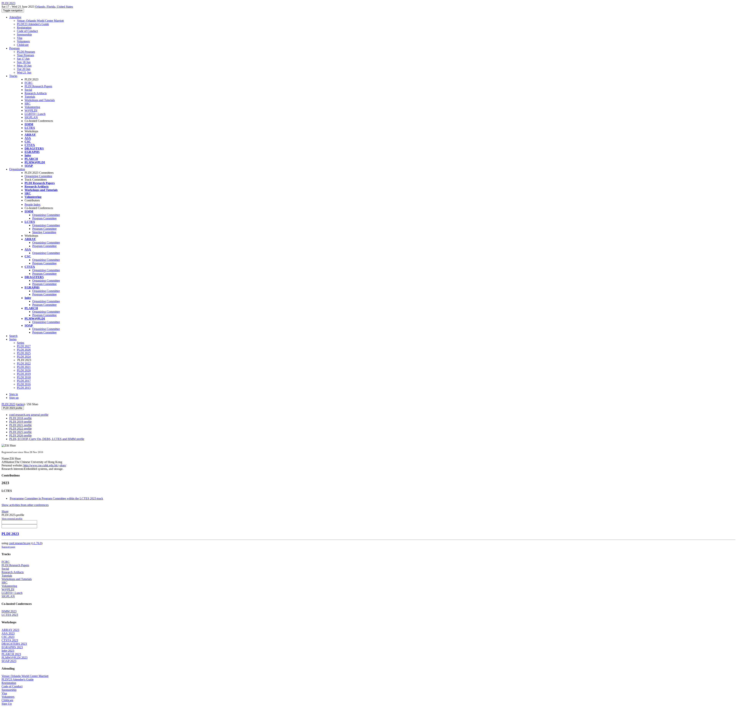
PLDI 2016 (24, 384)
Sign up (14, 397)
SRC (28, 103)
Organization (17, 169)
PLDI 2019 (24, 373)
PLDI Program (26, 51)
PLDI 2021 (24, 367)
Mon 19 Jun (24, 65)
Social (28, 89)
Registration (24, 27)
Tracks (13, 76)
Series (20, 342)
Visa (19, 38)
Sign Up (7, 703)
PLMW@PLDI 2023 (14, 657)
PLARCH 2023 (11, 654)
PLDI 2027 (24, 346)
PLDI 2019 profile (20, 421)
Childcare (23, 44)
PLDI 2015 (24, 387)
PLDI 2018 (24, 377)
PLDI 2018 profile (20, 418)
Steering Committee (44, 232)
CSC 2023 (8, 636)
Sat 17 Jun (23, 58)
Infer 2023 (8, 650)
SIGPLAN (31, 117)
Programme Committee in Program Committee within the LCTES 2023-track (56, 498)
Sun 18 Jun (24, 62)
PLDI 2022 (24, 363)
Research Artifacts (36, 93)
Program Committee (44, 218)
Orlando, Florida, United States (54, 6)
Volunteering (32, 107)
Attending (15, 17)
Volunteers (23, 41)
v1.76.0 (36, 543)
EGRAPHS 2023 (12, 647)
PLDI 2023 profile (12, 408)
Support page (8, 546)
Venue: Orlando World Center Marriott (40, 20)
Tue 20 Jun (23, 69)
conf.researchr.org (20, 543)
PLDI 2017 (24, 380)
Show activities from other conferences (25, 505)
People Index (32, 204)
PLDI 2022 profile (20, 428)
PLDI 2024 (24, 356)
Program (14, 48)
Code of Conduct (27, 31)
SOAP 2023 (9, 661)
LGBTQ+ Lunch (35, 114)
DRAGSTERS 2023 (14, 643)
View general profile (12, 518)
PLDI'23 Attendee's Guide (33, 24)
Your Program (25, 55)
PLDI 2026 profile (20, 435)
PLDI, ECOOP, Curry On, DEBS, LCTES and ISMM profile (46, 439)
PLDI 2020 (24, 370)
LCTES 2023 (10, 614)
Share (5, 511)
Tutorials (30, 96)
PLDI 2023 (8, 404)
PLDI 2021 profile (20, 425)
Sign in (13, 394)
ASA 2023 (8, 633)
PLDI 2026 (24, 349)
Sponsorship (24, 34)
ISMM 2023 (9, 611)
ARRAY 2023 (10, 630)
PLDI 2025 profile (20, 432)
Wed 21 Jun (24, 72)
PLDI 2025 (24, 353)
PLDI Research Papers (38, 86)
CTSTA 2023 (10, 640)
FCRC (29, 82)
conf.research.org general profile (28, 414)
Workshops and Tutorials (40, 100)
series (20, 404)
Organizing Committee (38, 176)
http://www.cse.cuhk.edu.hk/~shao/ (44, 465)
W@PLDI (31, 110)
